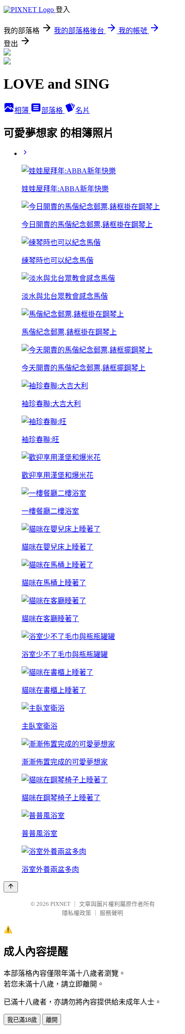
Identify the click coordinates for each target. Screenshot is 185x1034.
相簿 (22, 110)
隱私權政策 (76, 913)
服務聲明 (111, 913)
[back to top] (11, 886)
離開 (51, 1020)
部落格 (53, 110)
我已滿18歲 (22, 1020)
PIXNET (60, 904)
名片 (82, 110)
